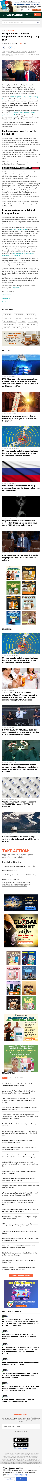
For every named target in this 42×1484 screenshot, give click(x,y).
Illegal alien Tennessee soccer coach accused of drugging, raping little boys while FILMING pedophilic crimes (19, 522)
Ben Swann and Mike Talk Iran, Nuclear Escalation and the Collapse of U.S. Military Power (19, 1336)
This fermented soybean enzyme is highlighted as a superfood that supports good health (20, 1225)
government (6, 54)
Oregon (36, 54)
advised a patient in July (19, 229)
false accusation (13, 52)
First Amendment (23, 52)
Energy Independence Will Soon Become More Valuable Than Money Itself (20, 1363)
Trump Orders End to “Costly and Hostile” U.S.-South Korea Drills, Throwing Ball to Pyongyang (18, 1156)
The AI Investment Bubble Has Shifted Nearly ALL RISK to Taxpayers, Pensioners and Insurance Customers (20, 1375)
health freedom (14, 54)
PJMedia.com (6, 298)
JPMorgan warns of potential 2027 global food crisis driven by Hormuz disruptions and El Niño (20, 1194)
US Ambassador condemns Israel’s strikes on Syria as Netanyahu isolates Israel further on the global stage (19, 1133)
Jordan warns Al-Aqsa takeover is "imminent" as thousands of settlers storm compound (18, 1092)
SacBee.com (6, 302)
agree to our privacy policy (17, 1475)
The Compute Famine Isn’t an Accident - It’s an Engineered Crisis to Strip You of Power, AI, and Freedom (18, 1100)
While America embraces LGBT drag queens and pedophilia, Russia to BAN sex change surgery (21, 488)
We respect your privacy (21, 1431)
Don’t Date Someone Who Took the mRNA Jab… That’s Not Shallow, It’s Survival (19, 1085)
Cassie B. (13, 413)
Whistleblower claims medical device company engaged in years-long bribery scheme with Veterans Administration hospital (20, 768)
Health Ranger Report (10, 1312)
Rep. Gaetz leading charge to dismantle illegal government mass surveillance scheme (20, 557)
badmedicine (16, 51)
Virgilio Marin (14, 43)
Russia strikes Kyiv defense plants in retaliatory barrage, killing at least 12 (18, 1141)
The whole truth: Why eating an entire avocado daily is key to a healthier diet (18, 1179)
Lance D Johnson (15, 448)
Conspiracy (11, 30)
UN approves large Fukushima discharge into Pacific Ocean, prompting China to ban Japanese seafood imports (20, 453)
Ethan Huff (13, 376)
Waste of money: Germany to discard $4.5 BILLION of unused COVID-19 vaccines (19, 804)
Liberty (22, 54)
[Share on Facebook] (7, 47)
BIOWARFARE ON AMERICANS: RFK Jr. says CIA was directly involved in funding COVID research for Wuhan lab (20, 732)
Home (4, 30)
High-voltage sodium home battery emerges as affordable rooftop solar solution (18, 1247)
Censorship (24, 51)
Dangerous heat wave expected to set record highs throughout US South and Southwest (19, 418)
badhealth (9, 51)
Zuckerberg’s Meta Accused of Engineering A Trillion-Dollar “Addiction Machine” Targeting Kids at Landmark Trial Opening (20, 1116)
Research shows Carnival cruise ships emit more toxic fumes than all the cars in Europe (21, 838)
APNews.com (6, 295)
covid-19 (4, 52)
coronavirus (32, 51)
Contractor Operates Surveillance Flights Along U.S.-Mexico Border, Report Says (19, 1268)
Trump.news (15, 288)
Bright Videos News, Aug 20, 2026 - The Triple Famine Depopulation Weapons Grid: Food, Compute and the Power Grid (20, 1388)
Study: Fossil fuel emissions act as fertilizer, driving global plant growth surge (19, 1254)
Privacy (12, 1455)
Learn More (9, 1479)
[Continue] (37, 1426)
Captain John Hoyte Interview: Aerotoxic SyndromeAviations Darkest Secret (18, 1400)
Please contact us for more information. (14, 886)
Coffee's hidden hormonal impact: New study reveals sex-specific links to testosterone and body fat (20, 1164)
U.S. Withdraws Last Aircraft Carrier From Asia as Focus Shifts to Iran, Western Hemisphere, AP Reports (19, 1202)
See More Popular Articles (21, 1275)
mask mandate (29, 54)
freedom (32, 52)
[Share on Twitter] (10, 47)
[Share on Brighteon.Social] (4, 47)
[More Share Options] (14, 47)
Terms (17, 1455)
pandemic (5, 56)
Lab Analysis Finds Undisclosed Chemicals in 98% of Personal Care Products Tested (20, 1210)
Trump (11, 56)
